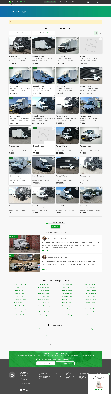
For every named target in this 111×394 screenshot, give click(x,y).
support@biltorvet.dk (25, 383)
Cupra (25, 347)
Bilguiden (81, 376)
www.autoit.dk (23, 385)
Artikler (73, 1)
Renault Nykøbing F (44, 299)
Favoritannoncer (70, 376)
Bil (56, 373)
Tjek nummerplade (64, 1)
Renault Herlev (90, 287)
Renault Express (91, 329)
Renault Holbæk (20, 293)
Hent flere (55, 226)
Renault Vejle (20, 315)
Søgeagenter (69, 374)
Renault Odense (44, 302)
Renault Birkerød (44, 284)
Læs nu (44, 250)
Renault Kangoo (67, 332)
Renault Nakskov (20, 299)
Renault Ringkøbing (44, 306)
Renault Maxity (20, 335)
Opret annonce (50, 1)
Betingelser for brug (42, 377)
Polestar (66, 347)
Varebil (15, 4)
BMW (20, 347)
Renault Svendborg (91, 309)
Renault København (67, 296)
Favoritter (91, 1)
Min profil (68, 373)
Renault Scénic (67, 335)
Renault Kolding (44, 296)
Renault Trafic (90, 335)
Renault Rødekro (90, 306)
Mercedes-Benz (46, 347)
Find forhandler (81, 1)
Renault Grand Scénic (20, 332)
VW (96, 347)
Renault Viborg (67, 315)
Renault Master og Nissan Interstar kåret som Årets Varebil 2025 (69, 262)
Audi (15, 347)
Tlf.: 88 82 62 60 (23, 379)
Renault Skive (44, 309)
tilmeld (65, 363)
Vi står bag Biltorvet (42, 373)
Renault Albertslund (20, 284)
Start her (98, 390)
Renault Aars (90, 315)
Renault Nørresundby (20, 302)
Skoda (71, 347)
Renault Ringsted (67, 306)
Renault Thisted (20, 312)
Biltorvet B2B (82, 377)
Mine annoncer (70, 377)
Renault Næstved (90, 299)
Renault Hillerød (44, 290)
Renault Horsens (67, 293)
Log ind (100, 1)
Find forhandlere (41, 378)
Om (38, 372)
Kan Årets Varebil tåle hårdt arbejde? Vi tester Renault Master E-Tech (70, 243)
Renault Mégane (44, 335)
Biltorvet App (97, 373)
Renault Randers (20, 306)
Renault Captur (43, 329)
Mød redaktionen (41, 374)
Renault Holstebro (43, 293)
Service (81, 372)
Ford (29, 347)
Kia (39, 347)
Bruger (68, 372)
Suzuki (77, 347)
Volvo (91, 347)
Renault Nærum (67, 299)
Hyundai (35, 347)
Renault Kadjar (43, 332)
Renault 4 (20, 329)
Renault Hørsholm (90, 293)
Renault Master (90, 332)
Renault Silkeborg (20, 309)
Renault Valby (90, 312)
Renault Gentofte (67, 287)
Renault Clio (67, 329)
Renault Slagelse (67, 309)
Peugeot (59, 347)
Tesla (81, 347)
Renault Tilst (67, 312)
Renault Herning (20, 290)
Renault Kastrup (20, 296)
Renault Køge (90, 296)
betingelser (65, 359)
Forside (10, 4)
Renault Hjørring (91, 290)
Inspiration (96, 372)
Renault (21, 4)
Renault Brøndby (90, 284)
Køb (57, 372)
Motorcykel (58, 376)
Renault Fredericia (43, 287)
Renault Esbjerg (20, 287)
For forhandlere (83, 378)
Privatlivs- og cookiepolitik (43, 376)
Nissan (54, 347)
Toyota (86, 347)
